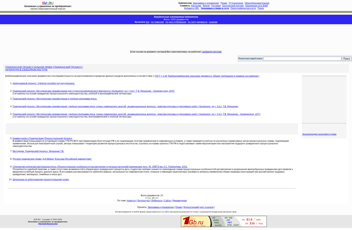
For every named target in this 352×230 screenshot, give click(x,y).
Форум (206, 5)
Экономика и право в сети (215, 8)
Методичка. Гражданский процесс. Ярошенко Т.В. (38, 151)
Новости (131, 200)
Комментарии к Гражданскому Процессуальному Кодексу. (42, 138)
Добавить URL (191, 8)
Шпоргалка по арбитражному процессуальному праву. (41, 179)
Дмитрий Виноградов (48, 224)
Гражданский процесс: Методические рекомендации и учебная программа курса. (55, 98)
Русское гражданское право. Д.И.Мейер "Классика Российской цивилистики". (52, 159)
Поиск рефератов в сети (243, 8)
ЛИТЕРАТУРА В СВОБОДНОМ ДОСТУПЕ (26, 69)
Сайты (167, 200)
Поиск (261, 8)
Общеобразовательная (257, 3)
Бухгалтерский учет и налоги (199, 207)
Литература (143, 200)
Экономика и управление (206, 3)
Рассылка (196, 5)
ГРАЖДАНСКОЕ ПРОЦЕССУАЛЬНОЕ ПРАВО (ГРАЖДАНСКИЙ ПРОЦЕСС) (44, 67)
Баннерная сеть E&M (256, 5)
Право (224, 3)
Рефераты (156, 200)
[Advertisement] (176, 34)
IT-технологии (236, 3)
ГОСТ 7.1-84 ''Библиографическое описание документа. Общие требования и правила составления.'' (207, 76)
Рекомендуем (180, 200)
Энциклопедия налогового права (319, 134)
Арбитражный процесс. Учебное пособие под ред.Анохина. (44, 83)
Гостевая (216, 5)
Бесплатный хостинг (233, 5)
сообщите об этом (211, 51)
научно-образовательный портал (48, 7)
